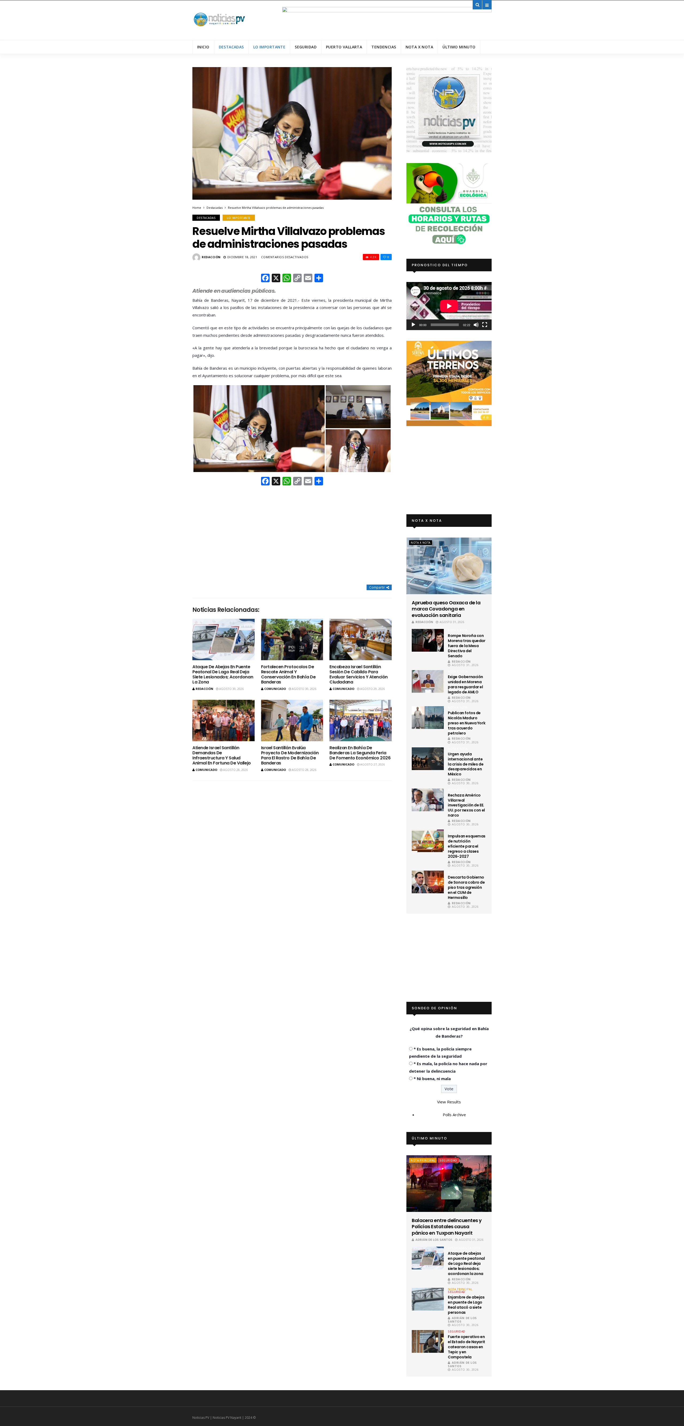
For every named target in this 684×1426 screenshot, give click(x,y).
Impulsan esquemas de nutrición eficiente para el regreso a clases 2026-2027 (466, 846)
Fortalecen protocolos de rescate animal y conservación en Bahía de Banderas (288, 674)
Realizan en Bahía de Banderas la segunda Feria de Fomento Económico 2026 (359, 753)
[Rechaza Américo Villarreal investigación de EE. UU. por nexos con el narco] (428, 800)
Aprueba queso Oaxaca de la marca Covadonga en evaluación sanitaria (446, 609)
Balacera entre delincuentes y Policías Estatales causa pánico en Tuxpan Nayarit (446, 1226)
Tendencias (383, 46)
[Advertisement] (292, 535)
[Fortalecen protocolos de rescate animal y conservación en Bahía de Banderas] (292, 639)
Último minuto (458, 46)
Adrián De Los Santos (433, 1240)
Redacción (211, 257)
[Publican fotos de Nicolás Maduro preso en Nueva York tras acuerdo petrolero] (428, 717)
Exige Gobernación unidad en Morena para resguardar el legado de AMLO (465, 684)
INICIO (203, 46)
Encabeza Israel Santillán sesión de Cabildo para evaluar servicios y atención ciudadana (358, 674)
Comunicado (275, 689)
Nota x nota (419, 46)
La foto (474, 1248)
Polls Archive (454, 1114)
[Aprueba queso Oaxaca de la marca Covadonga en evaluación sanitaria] (449, 566)
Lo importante (269, 46)
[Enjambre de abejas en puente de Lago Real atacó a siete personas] (428, 1299)
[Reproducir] (413, 324)
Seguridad (306, 46)
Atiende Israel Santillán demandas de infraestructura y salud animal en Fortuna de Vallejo (221, 755)
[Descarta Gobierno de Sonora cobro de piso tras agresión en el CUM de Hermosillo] (428, 882)
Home (196, 208)
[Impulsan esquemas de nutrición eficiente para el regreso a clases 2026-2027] (428, 840)
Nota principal (423, 1160)
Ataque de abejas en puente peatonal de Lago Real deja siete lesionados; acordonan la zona (222, 674)
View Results (449, 1101)
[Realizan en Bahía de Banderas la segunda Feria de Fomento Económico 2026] (360, 720)
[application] (449, 306)
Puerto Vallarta (344, 46)
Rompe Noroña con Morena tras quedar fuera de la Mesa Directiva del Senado (466, 646)
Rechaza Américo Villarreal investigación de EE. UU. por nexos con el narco (466, 805)
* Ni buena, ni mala (432, 1078)
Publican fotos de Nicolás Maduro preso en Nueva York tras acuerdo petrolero (466, 723)
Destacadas (231, 46)
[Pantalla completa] (484, 324)
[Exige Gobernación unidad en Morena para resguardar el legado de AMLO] (428, 681)
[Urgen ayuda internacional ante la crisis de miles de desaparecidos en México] (428, 758)
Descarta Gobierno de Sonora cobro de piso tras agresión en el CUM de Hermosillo (466, 887)
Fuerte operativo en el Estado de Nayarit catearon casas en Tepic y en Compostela (466, 1347)
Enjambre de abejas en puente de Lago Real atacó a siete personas (466, 1304)
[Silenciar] (476, 324)
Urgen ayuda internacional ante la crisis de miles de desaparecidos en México (465, 764)
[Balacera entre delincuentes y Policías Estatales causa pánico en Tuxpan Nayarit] (449, 1183)
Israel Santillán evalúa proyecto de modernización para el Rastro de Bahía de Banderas (290, 755)
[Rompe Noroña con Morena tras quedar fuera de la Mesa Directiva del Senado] (428, 640)
